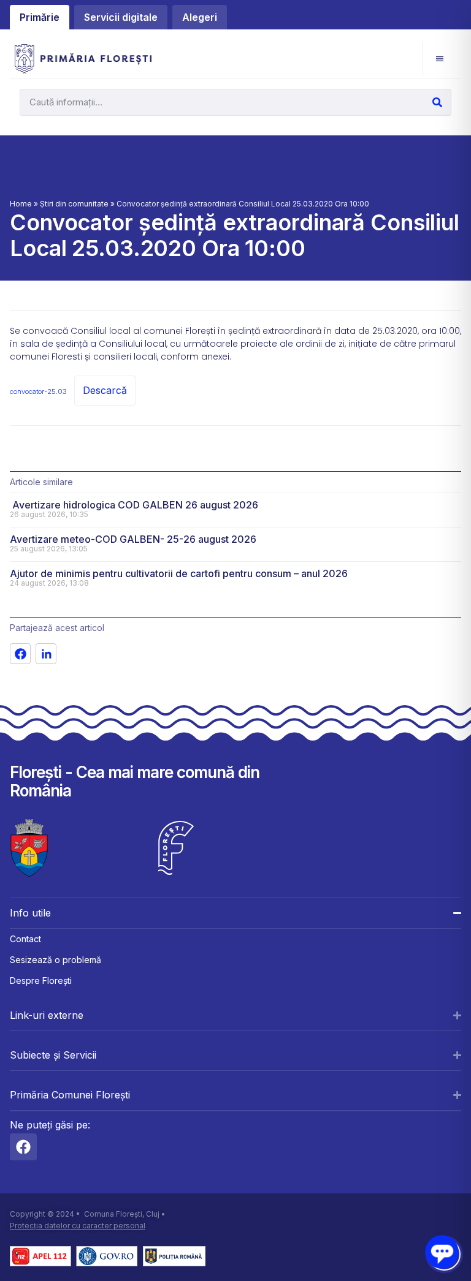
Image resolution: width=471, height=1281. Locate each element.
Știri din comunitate (74, 203)
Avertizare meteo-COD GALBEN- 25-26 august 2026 (133, 539)
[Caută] (437, 102)
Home (21, 203)
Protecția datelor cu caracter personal (77, 1225)
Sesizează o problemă (55, 959)
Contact (25, 939)
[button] (439, 58)
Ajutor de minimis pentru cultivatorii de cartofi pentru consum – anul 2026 (179, 573)
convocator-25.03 (38, 391)
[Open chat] (442, 1252)
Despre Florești (41, 980)
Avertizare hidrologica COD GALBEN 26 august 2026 (134, 505)
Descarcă (105, 390)
